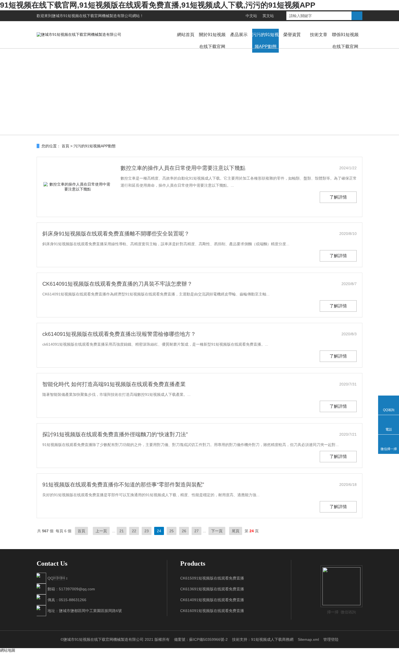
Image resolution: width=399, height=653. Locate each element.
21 (121, 531)
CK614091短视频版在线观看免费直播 (212, 600)
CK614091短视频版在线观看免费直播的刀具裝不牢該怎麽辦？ (117, 284)
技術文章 (318, 34)
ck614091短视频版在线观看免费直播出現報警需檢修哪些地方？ (119, 334)
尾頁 (235, 531)
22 (134, 531)
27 (196, 531)
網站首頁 (185, 34)
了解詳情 (338, 197)
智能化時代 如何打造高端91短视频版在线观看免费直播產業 (114, 384)
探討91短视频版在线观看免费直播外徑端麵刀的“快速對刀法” (115, 434)
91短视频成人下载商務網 (272, 639)
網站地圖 (7, 650)
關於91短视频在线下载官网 (212, 40)
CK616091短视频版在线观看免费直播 (212, 611)
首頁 (65, 146)
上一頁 (101, 531)
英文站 (268, 16)
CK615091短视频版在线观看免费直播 (212, 578)
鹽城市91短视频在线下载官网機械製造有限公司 (92, 16)
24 (159, 531)
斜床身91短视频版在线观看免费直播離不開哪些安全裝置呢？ (115, 234)
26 (184, 531)
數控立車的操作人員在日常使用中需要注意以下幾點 (183, 168)
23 (146, 531)
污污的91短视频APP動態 (265, 40)
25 (171, 531)
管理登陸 (330, 639)
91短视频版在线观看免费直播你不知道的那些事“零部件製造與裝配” (123, 485)
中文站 (251, 16)
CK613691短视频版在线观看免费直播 (212, 589)
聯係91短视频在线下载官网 (345, 40)
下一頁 (217, 531)
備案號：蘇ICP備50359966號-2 (201, 639)
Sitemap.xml (308, 639)
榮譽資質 (292, 34)
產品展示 (239, 34)
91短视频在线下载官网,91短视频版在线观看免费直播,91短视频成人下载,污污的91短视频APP (157, 5)
